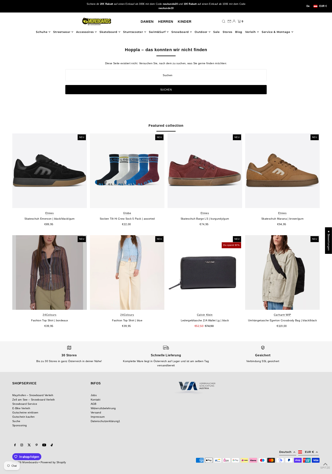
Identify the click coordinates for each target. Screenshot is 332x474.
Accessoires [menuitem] (85, 32)
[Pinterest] (37, 445)
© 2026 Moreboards (25, 462)
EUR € (323, 6)
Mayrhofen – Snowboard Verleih (32, 395)
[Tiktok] (52, 445)
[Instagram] (21, 445)
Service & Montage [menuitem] (276, 32)
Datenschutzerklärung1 (105, 421)
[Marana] (282, 170)
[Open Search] (223, 21)
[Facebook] (15, 445)
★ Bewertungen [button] (328, 240)
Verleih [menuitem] (250, 32)
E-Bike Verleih (21, 408)
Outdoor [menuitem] (201, 32)
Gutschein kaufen (23, 416)
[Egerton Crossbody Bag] (282, 272)
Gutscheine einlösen (25, 412)
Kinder (184, 21)
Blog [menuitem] (238, 32)
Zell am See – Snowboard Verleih (33, 399)
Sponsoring (19, 425)
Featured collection (166, 125)
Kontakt (95, 399)
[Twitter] (29, 445)
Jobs (94, 395)
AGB (93, 403)
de (308, 6)
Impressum (98, 416)
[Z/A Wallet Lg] (205, 272)
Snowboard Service (24, 403)
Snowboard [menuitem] (180, 32)
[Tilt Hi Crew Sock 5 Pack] (127, 170)
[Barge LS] (205, 170)
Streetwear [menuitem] (61, 32)
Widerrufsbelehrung (103, 408)
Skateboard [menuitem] (108, 32)
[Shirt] (49, 272)
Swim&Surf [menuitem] (157, 32)
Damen (147, 21)
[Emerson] (49, 170)
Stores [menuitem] (227, 32)
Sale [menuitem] (216, 32)
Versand (96, 412)
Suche (16, 421)
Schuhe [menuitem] (41, 32)
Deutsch (285, 452)
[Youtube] (44, 445)
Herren (165, 21)
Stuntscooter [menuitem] (133, 32)
